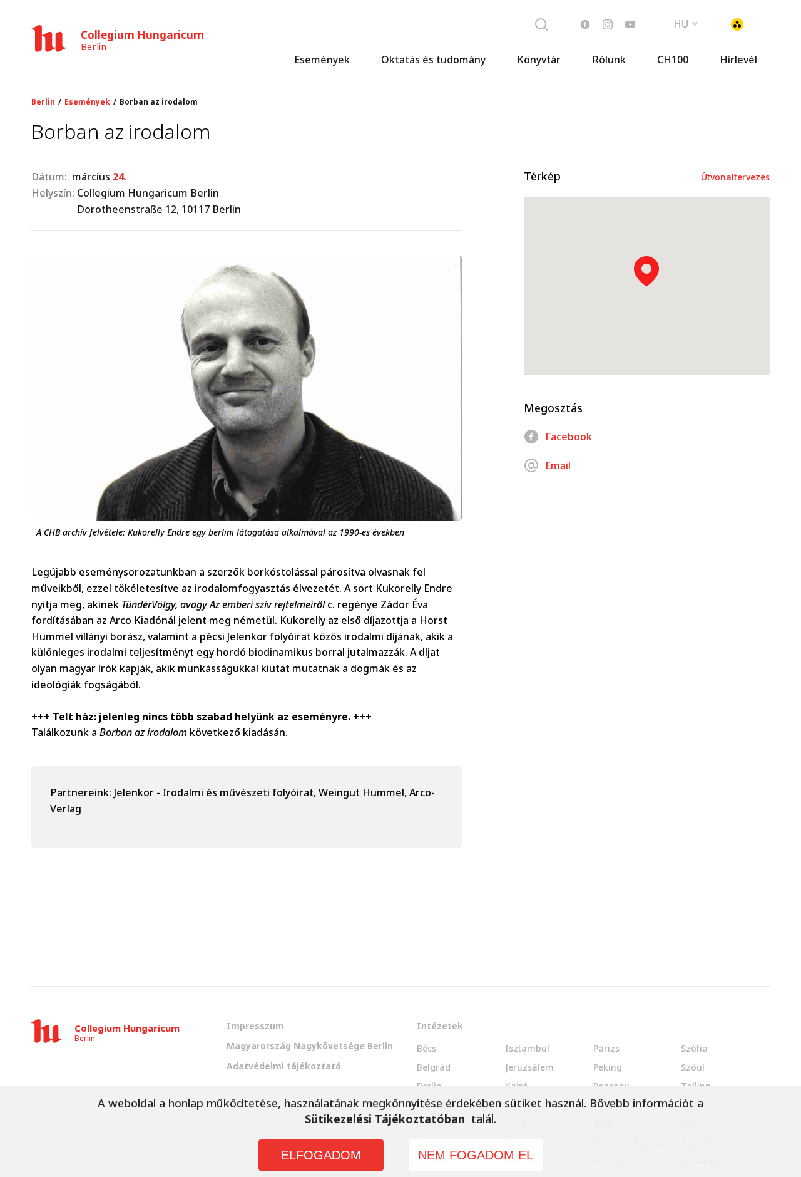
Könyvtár (539, 59)
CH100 (672, 59)
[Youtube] (630, 24)
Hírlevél (738, 59)
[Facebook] (585, 24)
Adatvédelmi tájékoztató (284, 1066)
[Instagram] (607, 24)
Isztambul (527, 1048)
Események (322, 59)
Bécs (426, 1048)
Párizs (606, 1048)
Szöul (693, 1067)
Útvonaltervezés (735, 177)
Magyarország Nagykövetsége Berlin (310, 1046)
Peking (607, 1067)
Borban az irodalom (159, 102)
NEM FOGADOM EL (475, 1155)
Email (558, 465)
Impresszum (255, 1026)
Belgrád (434, 1067)
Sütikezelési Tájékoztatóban (385, 1118)
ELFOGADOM (321, 1155)
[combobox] (686, 22)
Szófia (694, 1048)
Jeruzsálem (529, 1067)
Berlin (43, 102)
